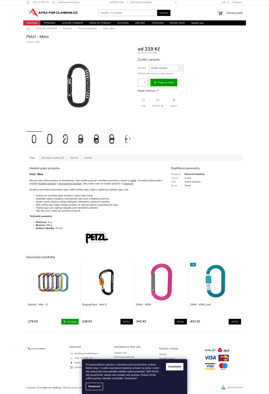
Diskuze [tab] (74, 157)
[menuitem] (31, 22)
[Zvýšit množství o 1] (148, 81)
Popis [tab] (32, 157)
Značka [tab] (88, 157)
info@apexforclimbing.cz (86, 353)
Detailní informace (147, 90)
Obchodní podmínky (141, 2)
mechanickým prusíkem (70, 183)
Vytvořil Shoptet (235, 387)
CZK (224, 2)
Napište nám (117, 2)
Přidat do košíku (166, 82)
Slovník (162, 354)
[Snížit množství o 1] (148, 84)
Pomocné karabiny (194, 174)
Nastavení (94, 386)
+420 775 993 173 (83, 358)
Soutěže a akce (167, 358)
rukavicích (128, 183)
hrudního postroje (47, 183)
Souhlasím (174, 366)
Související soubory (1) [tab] (52, 157)
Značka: (33, 42)
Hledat (164, 12)
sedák (133, 180)
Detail (126, 321)
